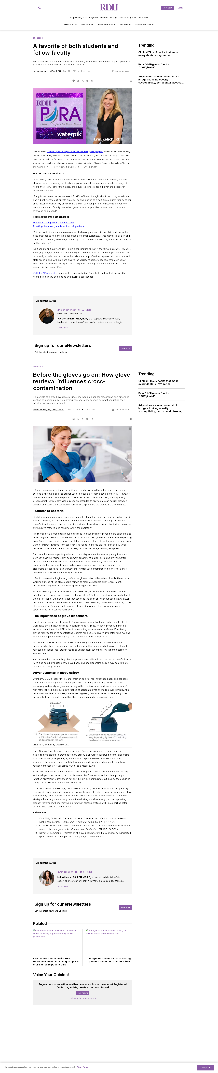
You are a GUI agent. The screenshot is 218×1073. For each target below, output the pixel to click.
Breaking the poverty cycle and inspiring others (58, 226)
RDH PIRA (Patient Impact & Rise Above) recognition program (75, 152)
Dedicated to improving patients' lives (53, 222)
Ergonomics (87, 25)
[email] (91, 80)
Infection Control (106, 25)
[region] (109, 1068)
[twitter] (82, 80)
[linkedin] (78, 80)
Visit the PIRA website (45, 273)
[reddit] (87, 80)
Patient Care (70, 25)
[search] (40, 8)
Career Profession (144, 25)
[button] (35, 8)
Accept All (206, 1068)
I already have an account (83, 998)
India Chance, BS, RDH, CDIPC (48, 409)
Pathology (125, 25)
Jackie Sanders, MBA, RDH (47, 71)
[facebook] (73, 80)
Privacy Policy (82, 1067)
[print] (131, 80)
